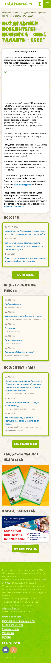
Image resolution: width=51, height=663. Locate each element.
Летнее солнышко (13, 340)
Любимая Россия (13, 304)
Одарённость (18, 4)
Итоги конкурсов (22, 184)
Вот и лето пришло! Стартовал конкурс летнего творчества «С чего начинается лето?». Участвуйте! (24, 246)
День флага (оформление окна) (19, 352)
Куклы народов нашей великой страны (23, 316)
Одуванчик (10, 328)
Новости (15, 12)
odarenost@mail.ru (11, 608)
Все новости (25, 275)
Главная (6, 12)
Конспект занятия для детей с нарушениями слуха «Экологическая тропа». (22, 420)
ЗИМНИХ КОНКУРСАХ (14, 206)
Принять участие (25, 548)
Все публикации (25, 444)
